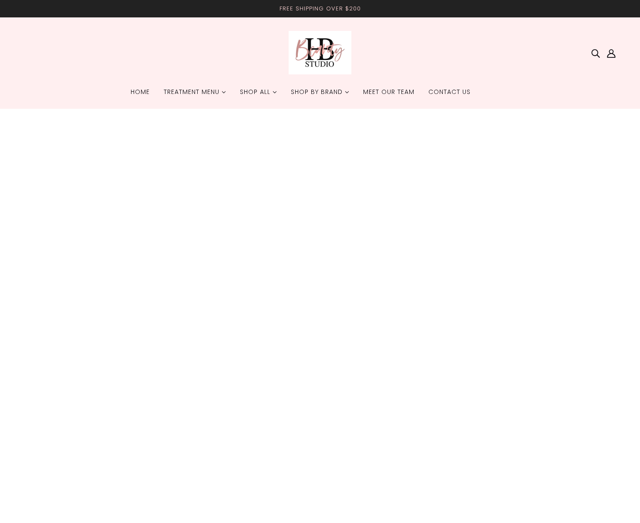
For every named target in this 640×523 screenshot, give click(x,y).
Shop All (40, 330)
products (391, 224)
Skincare (40, 340)
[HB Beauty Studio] (320, 72)
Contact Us (290, 361)
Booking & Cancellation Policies (320, 340)
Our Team (288, 350)
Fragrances (43, 371)
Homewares (44, 350)
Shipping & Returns (302, 330)
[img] (595, 53)
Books (36, 382)
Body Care (43, 361)
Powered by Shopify (57, 491)
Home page (298, 224)
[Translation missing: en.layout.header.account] (611, 53)
